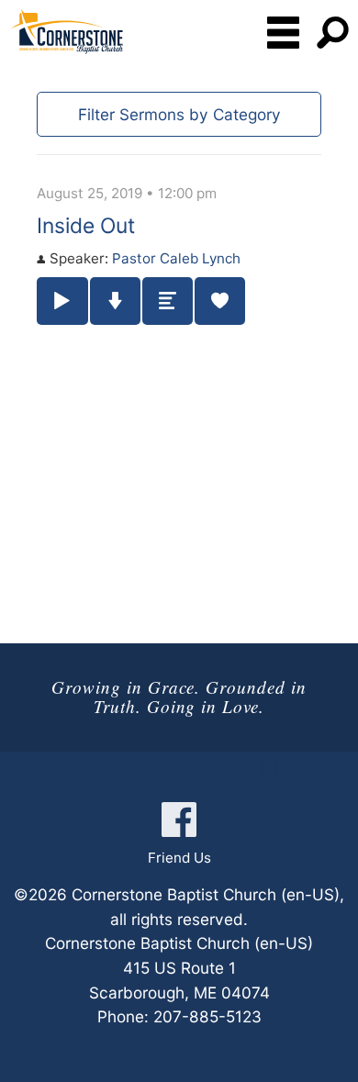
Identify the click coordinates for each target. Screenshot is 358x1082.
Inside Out (86, 226)
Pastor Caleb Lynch (176, 258)
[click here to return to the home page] (66, 31)
